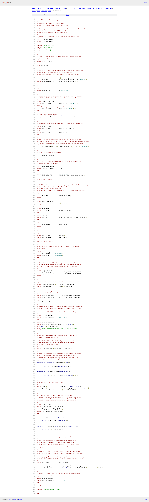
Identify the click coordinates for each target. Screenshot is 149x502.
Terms (20, 499)
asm (49, 11)
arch (34, 11)
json (146, 499)
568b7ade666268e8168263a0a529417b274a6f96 (94, 8)
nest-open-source (38, 8)
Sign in (145, 3)
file (67, 15)
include (44, 11)
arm (38, 11)
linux (74, 8)
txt (142, 499)
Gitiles (10, 499)
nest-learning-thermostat (56, 8)
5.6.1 (69, 8)
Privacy (15, 499)
